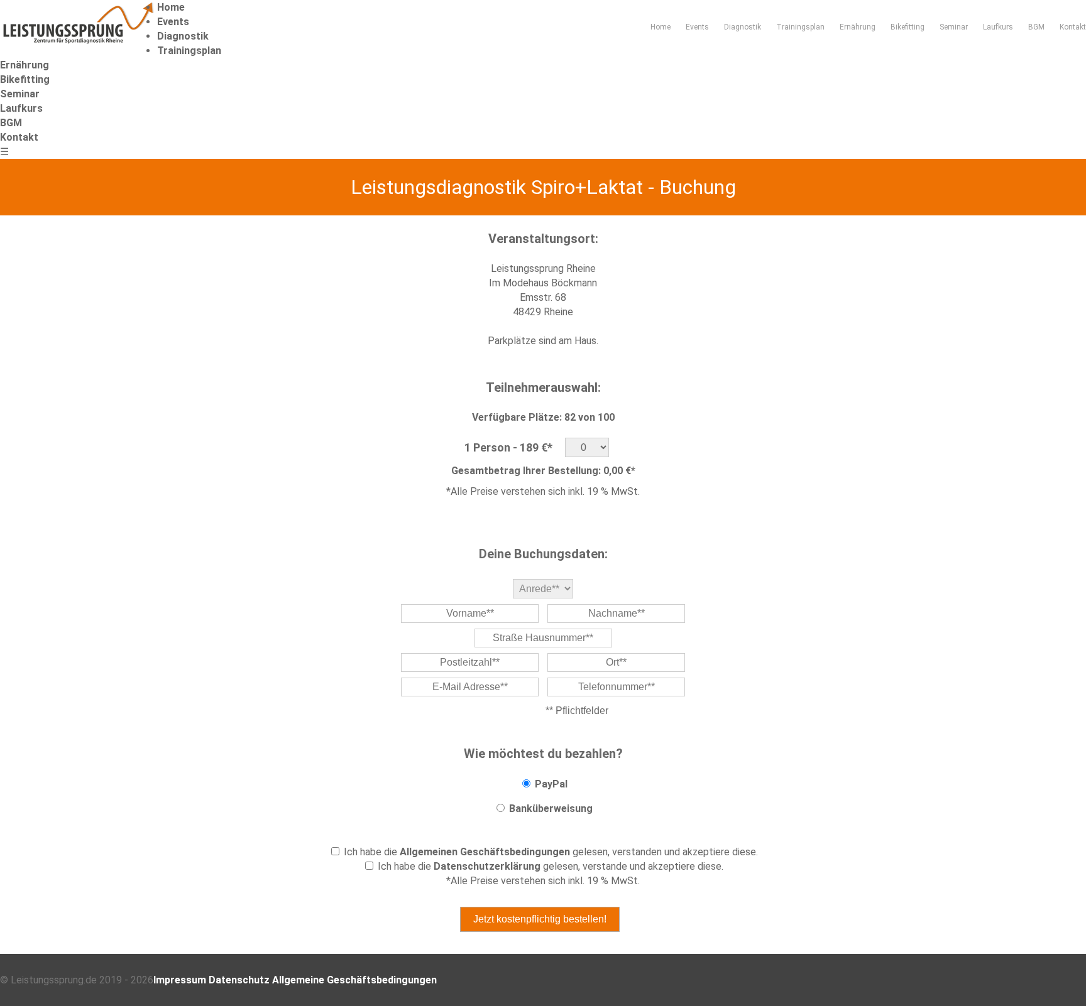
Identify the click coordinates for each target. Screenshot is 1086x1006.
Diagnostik (742, 27)
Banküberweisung (551, 808)
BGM (1036, 27)
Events (697, 27)
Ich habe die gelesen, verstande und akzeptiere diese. (550, 866)
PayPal (551, 784)
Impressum (179, 980)
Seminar (954, 27)
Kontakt (1073, 27)
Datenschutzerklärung (487, 866)
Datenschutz (239, 980)
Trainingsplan (800, 27)
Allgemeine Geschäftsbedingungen (354, 980)
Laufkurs (998, 27)
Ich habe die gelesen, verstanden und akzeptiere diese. (551, 852)
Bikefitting (907, 27)
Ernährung (857, 27)
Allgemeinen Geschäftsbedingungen (485, 852)
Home (660, 27)
